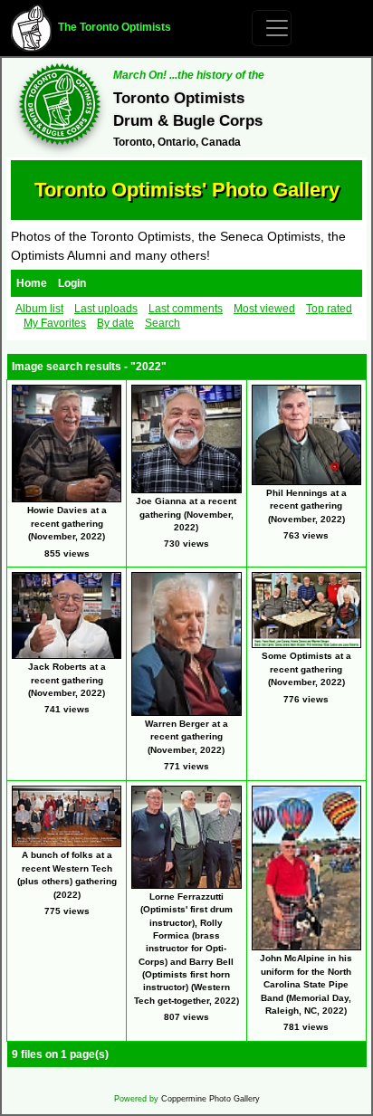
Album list (39, 308)
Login (72, 283)
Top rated (329, 308)
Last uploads (106, 308)
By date (115, 323)
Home (31, 283)
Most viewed (264, 308)
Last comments (185, 308)
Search (162, 323)
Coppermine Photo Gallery (210, 1098)
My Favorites (55, 323)
